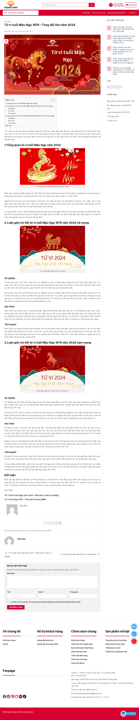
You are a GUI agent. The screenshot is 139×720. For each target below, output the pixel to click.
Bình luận (11, 573)
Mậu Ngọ (25, 193)
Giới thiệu (86, 13)
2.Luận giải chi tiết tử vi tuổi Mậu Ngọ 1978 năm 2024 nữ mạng (29, 106)
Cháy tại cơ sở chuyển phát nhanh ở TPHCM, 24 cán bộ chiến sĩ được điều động (123, 71)
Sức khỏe (11, 111)
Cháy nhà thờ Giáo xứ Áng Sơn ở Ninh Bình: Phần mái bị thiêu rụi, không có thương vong (124, 39)
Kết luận (9, 125)
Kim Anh (28, 31)
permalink (48, 530)
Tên (9, 592)
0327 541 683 (118, 6)
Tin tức (110, 121)
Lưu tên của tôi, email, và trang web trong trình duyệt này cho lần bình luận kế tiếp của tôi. (46, 602)
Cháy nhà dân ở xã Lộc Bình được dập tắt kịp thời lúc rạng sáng (123, 29)
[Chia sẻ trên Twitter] (48, 523)
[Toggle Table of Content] (52, 100)
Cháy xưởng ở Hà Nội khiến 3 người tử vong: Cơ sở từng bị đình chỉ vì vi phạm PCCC (123, 50)
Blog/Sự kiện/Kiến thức (117, 13)
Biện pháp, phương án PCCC (119, 101)
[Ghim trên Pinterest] (56, 523)
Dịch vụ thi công (98, 13)
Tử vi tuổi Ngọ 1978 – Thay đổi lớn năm (22, 499)
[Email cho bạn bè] (52, 523)
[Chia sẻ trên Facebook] (44, 523)
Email (41, 592)
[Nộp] (92, 5)
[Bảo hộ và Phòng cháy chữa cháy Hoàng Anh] (13, 5)
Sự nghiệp (11, 108)
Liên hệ (132, 13)
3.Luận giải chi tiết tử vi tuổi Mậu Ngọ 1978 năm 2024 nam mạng (30, 116)
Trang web (74, 592)
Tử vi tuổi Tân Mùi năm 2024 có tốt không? (78, 554)
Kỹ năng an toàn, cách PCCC (119, 105)
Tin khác (7, 21)
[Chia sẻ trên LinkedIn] (60, 523)
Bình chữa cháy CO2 (114, 87)
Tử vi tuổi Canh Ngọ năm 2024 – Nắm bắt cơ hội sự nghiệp (31, 495)
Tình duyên (12, 113)
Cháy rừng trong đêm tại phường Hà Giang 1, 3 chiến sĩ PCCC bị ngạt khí (123, 61)
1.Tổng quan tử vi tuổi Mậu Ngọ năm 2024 (21, 103)
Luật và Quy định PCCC (117, 112)
